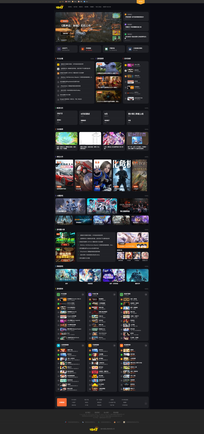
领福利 (92, 7)
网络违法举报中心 (90, 422)
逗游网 (112, 399)
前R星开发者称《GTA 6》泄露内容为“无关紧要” (91, 241)
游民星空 (99, 402)
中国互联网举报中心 (73, 422)
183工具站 (98, 7)
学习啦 (86, 405)
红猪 (81, 1)
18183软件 (73, 399)
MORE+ (92, 58)
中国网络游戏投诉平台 (132, 422)
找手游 (75, 7)
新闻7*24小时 (107, 7)
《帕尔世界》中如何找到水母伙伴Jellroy (90, 254)
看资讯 (81, 7)
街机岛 (86, 402)
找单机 (70, 7)
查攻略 (86, 7)
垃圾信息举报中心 (106, 422)
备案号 (119, 422)
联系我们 (97, 412)
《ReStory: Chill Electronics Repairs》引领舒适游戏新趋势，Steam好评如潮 (97, 245)
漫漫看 (124, 402)
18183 (62, 1)
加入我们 (106, 412)
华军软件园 (124, 405)
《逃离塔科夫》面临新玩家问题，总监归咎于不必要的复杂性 (95, 238)
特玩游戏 (99, 405)
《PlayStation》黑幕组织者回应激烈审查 (90, 251)
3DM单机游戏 (125, 399)
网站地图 (115, 412)
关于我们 (87, 412)
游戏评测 (74, 405)
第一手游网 (99, 399)
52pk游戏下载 (112, 402)
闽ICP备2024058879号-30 (114, 416)
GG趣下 (74, 402)
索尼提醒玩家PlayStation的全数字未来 (89, 248)
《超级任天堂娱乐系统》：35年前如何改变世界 (91, 235)
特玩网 (68, 1)
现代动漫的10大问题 (85, 258)
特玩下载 (86, 399)
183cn (75, 1)
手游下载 (112, 405)
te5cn (87, 1)
